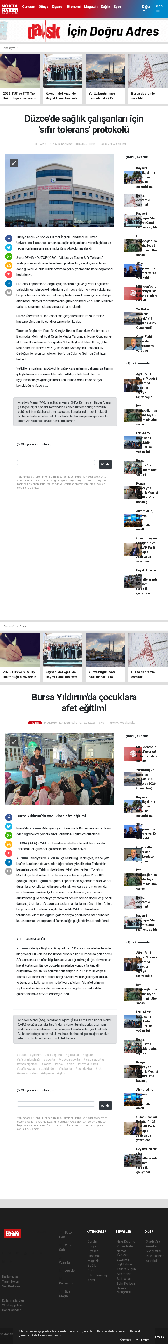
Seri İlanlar (124, 1278)
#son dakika (83, 1068)
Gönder (106, 464)
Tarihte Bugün (126, 1269)
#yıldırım (35, 1055)
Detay (127, 1339)
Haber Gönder (11, 1310)
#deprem (47, 1073)
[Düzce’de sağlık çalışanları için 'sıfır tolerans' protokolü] (59, 190)
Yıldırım (35, 828)
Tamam (144, 1339)
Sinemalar (124, 1274)
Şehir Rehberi (126, 1283)
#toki (98, 1068)
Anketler (151, 1246)
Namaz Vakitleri (122, 1252)
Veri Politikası (11, 1286)
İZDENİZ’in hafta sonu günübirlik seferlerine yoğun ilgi (144, 442)
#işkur (61, 1073)
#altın (70, 1064)
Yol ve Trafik (125, 1246)
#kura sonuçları (27, 1073)
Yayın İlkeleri (10, 1281)
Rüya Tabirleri (155, 1256)
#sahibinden (47, 1068)
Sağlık (105, 7)
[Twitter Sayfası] (11, 1253)
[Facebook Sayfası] (4, 1253)
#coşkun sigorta (69, 1059)
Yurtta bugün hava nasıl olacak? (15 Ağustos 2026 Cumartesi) (146, 318)
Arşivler (70, 1270)
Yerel (91, 1280)
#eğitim (87, 1055)
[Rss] (43, 1253)
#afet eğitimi (54, 1055)
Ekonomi (73, 7)
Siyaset (57, 7)
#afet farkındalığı (28, 1059)
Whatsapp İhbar (12, 1305)
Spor (117, 7)
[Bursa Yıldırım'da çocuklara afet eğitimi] (59, 768)
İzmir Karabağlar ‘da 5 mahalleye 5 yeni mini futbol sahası (147, 246)
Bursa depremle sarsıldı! (143, 200)
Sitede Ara (153, 1241)
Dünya (43, 7)
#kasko (46, 1064)
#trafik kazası (26, 1068)
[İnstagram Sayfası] (19, 1253)
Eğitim (43, 881)
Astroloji (151, 1261)
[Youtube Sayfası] (27, 1253)
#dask (59, 1064)
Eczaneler (123, 1259)
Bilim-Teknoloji (97, 1275)
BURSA (22, 843)
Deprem (80, 948)
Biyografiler (153, 1251)
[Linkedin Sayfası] (35, 1253)
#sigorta (49, 1059)
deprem (87, 887)
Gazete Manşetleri (124, 1290)
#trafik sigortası (27, 1064)
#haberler (65, 1068)
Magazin (90, 7)
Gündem (28, 7)
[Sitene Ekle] (13, 1261)
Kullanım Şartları (13, 1300)
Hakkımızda (10, 1276)
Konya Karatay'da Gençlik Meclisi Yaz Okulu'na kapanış (147, 493)
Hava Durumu (126, 1241)
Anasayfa (10, 48)
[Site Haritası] (5, 1261)
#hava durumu (88, 1064)
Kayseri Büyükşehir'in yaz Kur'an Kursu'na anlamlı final (145, 177)
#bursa (22, 1055)
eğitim (50, 915)
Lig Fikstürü (124, 1264)
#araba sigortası (94, 1059)
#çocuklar (72, 1055)
